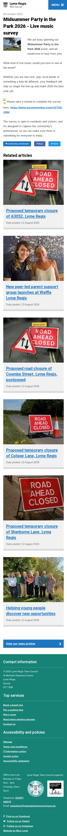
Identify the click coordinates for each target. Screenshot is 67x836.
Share (40, 144)
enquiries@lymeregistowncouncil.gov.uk (33, 806)
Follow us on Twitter (18, 821)
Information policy (16, 751)
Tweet (55, 144)
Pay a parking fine (13, 710)
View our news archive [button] (20, 643)
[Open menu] (57, 5)
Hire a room (9, 714)
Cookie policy (11, 756)
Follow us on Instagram (20, 826)
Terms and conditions (15, 746)
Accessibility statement (16, 761)
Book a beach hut (13, 705)
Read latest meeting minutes (19, 719)
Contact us (9, 724)
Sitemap (7, 742)
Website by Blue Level (15, 830)
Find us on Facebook (18, 816)
